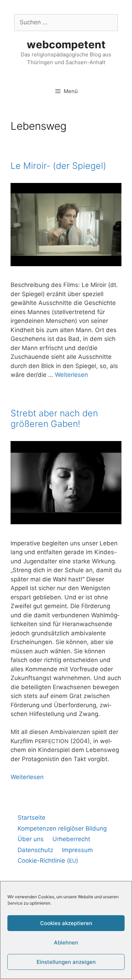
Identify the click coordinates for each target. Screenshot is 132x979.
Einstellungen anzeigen (66, 962)
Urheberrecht (71, 839)
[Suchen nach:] (66, 22)
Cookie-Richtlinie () (48, 860)
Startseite (31, 817)
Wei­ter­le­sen (71, 374)
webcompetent (66, 44)
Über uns (31, 839)
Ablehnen (66, 942)
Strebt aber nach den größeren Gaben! (54, 418)
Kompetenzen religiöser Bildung (62, 828)
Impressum (77, 849)
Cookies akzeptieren (66, 923)
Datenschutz (35, 849)
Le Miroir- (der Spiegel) (58, 165)
